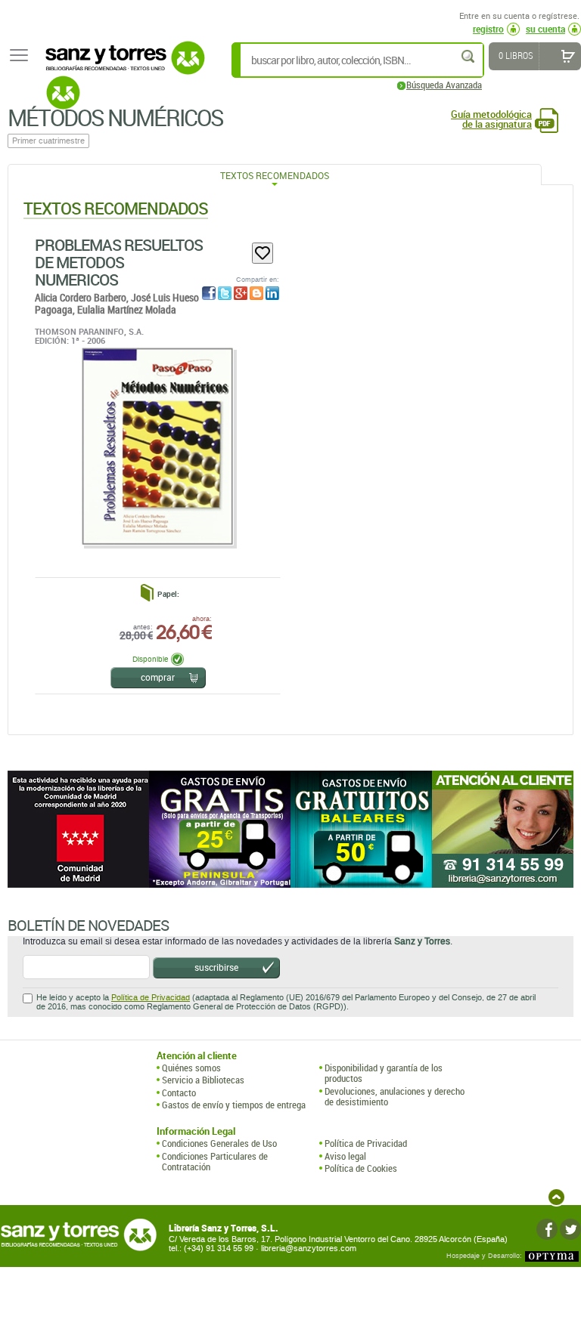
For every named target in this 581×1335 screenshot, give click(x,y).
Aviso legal (345, 1156)
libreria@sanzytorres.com (308, 1248)
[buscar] (469, 56)
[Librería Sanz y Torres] (121, 66)
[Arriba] (556, 1197)
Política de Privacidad (150, 998)
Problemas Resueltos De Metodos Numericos (119, 262)
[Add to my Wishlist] (262, 253)
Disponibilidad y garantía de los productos (384, 1073)
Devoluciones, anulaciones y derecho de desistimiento (394, 1097)
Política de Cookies (361, 1168)
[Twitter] (570, 1229)
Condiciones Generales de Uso (219, 1143)
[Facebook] (547, 1229)
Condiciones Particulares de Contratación (215, 1162)
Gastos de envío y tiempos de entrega (234, 1104)
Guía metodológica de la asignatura (491, 119)
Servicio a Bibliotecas (203, 1079)
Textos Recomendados (274, 175)
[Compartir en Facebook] (209, 293)
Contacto (179, 1092)
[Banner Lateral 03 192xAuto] (502, 829)
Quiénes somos (191, 1067)
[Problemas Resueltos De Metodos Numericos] (157, 446)
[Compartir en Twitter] (224, 293)
